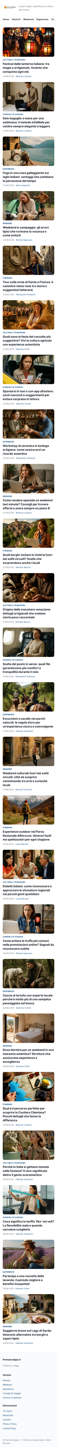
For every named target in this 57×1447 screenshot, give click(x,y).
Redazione (8, 1415)
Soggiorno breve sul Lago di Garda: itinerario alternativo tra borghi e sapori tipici (27, 1334)
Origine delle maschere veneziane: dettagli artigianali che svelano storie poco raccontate (27, 613)
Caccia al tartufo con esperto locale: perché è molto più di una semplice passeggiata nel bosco (28, 999)
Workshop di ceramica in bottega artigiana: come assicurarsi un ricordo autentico (26, 449)
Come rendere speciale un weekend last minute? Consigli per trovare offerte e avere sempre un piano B (28, 504)
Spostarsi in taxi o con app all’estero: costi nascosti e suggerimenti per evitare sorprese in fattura (28, 395)
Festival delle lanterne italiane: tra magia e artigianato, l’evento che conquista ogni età (26, 68)
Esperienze (42, 19)
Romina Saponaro (24, 240)
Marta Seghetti (23, 185)
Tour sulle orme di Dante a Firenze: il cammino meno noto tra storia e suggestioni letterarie (28, 286)
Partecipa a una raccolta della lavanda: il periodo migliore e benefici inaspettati (23, 1280)
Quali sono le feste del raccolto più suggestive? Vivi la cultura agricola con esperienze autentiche (27, 340)
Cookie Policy (9, 1428)
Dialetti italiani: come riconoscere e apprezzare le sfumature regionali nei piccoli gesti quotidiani (27, 890)
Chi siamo (7, 1411)
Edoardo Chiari (23, 349)
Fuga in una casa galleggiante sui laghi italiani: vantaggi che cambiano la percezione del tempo (28, 177)
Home (6, 19)
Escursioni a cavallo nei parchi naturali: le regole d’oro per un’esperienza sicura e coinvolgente (28, 722)
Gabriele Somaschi (24, 731)
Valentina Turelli (23, 403)
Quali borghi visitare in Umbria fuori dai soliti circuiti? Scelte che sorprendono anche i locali (27, 558)
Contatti (7, 1419)
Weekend (28, 19)
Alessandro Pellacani (25, 294)
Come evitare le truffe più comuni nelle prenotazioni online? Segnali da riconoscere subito (28, 944)
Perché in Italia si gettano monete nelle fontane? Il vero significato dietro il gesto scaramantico (26, 1171)
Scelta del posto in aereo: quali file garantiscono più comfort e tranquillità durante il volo (26, 668)
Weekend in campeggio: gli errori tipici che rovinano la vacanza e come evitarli (26, 231)
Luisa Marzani (22, 844)
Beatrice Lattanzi (24, 76)
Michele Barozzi (23, 567)
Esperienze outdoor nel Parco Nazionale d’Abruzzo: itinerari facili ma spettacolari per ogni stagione (27, 835)
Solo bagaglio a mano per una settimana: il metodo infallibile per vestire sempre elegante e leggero (26, 122)
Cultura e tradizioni (14, 60)
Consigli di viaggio (13, 114)
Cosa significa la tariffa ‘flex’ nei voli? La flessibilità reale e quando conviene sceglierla (28, 1225)
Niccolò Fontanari (24, 789)
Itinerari (16, 19)
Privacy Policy (10, 1424)
